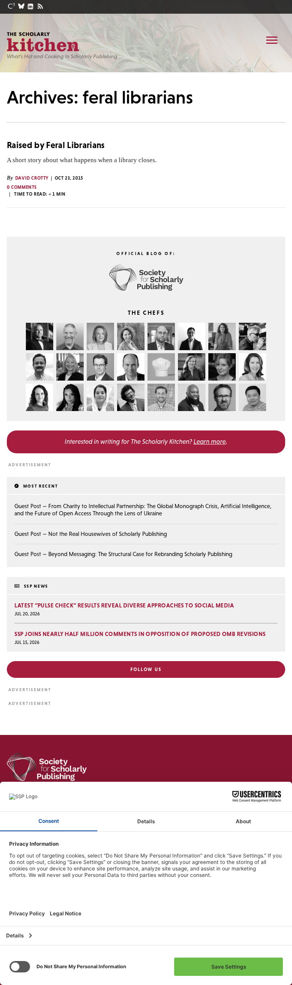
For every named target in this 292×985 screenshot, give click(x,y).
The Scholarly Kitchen (43, 41)
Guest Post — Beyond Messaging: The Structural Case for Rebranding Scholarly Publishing (123, 554)
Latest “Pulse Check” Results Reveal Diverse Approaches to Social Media (124, 605)
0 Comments (22, 187)
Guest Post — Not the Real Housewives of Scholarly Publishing (90, 534)
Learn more (210, 441)
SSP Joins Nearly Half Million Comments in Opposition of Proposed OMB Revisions (139, 634)
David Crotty (32, 178)
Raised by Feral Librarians (56, 145)
